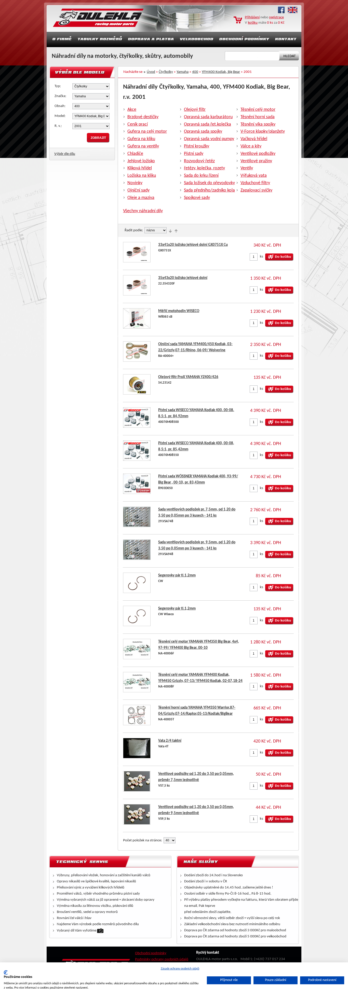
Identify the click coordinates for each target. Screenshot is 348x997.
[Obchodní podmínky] (244, 39)
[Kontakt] (286, 39)
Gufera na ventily (143, 146)
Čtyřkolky (166, 72)
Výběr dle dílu (64, 154)
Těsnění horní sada (257, 117)
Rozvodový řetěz (199, 161)
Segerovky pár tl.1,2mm (177, 575)
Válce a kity (250, 146)
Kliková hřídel (139, 168)
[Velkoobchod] (196, 39)
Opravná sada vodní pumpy (209, 139)
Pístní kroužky (196, 146)
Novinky (134, 183)
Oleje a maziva (140, 197)
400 (195, 72)
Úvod (151, 72)
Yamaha (183, 72)
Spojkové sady (197, 197)
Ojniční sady (138, 190)
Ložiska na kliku (141, 175)
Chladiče (135, 153)
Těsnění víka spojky (257, 124)
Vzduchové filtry (255, 183)
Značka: (60, 96)
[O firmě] (61, 39)
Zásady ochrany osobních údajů (180, 968)
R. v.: (58, 126)
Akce (131, 109)
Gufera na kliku (141, 139)
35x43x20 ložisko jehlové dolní (182, 278)
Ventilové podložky (257, 153)
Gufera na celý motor (147, 131)
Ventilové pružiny (256, 161)
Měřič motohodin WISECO (178, 311)
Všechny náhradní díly (143, 211)
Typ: (58, 86)
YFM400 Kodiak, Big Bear (221, 72)
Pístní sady (193, 153)
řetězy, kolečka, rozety (204, 168)
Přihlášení (252, 17)
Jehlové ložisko (141, 161)
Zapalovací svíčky (256, 190)
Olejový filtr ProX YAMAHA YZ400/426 (188, 377)
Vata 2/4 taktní (169, 741)
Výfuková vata (253, 175)
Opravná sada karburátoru (208, 117)
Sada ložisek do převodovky (209, 183)
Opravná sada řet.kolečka (207, 124)
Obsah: (60, 106)
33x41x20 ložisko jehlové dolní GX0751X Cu (193, 245)
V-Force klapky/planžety (262, 131)
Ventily (246, 168)
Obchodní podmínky (150, 953)
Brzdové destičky (142, 117)
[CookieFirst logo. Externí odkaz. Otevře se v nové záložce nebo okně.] (6, 972)
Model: (60, 116)
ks (261, 257)
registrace (276, 17)
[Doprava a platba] (151, 39)
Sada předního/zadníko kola (209, 190)
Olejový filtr (195, 109)
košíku (253, 23)
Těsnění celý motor (257, 109)
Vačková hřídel (253, 139)
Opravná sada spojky (203, 131)
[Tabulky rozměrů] (100, 39)
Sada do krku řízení (201, 175)
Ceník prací (137, 124)
